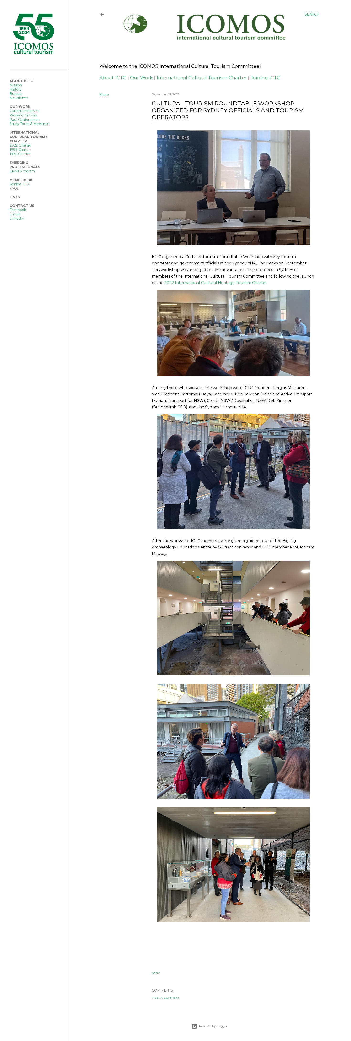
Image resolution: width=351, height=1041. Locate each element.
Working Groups (23, 115)
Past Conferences (24, 119)
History (15, 89)
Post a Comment (165, 997)
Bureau (16, 94)
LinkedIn (17, 218)
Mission (16, 85)
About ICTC (112, 78)
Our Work (141, 78)
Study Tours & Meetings (29, 124)
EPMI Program (22, 171)
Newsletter (19, 98)
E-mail (15, 214)
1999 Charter (20, 150)
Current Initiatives (24, 111)
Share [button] (104, 95)
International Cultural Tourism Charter (202, 78)
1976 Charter (20, 154)
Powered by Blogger (213, 1026)
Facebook (18, 210)
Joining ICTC (265, 78)
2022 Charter (20, 145)
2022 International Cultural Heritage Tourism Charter (215, 282)
